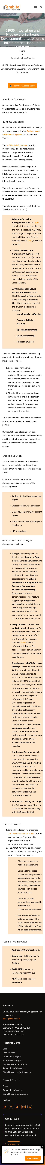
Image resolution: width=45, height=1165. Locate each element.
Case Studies (9, 1053)
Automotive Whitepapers (14, 1068)
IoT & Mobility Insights (12, 1060)
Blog (5, 1049)
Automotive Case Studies (22, 58)
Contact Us (13, 1144)
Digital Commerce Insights (15, 1064)
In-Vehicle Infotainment (17, 145)
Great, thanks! (32, 1158)
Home (22, 51)
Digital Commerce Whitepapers (17, 1072)
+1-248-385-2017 (16, 1031)
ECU (37, 223)
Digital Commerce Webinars (15, 1094)
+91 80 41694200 (16, 1024)
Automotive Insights (12, 1056)
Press (5, 1086)
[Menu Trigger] (35, 7)
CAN (29, 241)
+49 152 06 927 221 (21, 1028)
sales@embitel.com (11, 1019)
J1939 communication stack (21, 833)
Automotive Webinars (12, 1090)
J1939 (23, 642)
